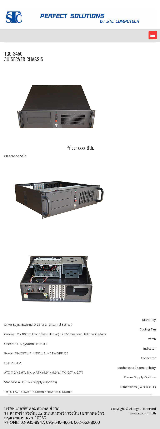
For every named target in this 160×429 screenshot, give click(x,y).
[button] (153, 35)
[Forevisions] (80, 27)
